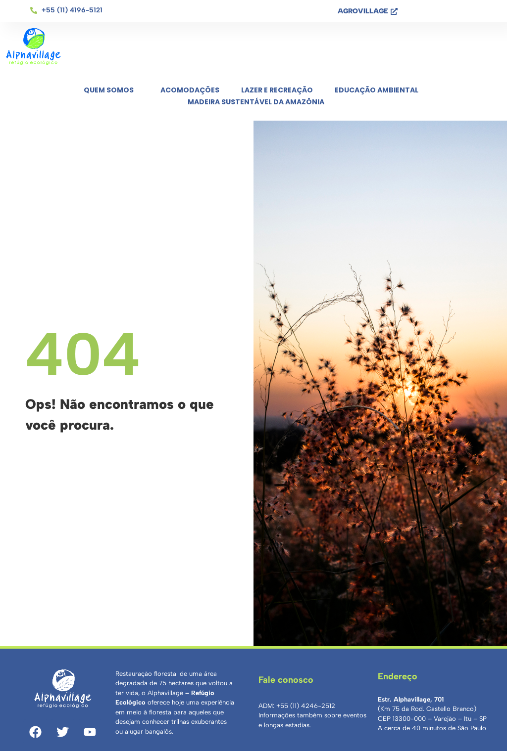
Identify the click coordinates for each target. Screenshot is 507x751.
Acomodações (189, 90)
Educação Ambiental (376, 90)
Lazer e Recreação (277, 90)
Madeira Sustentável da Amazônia (256, 102)
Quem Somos (109, 90)
